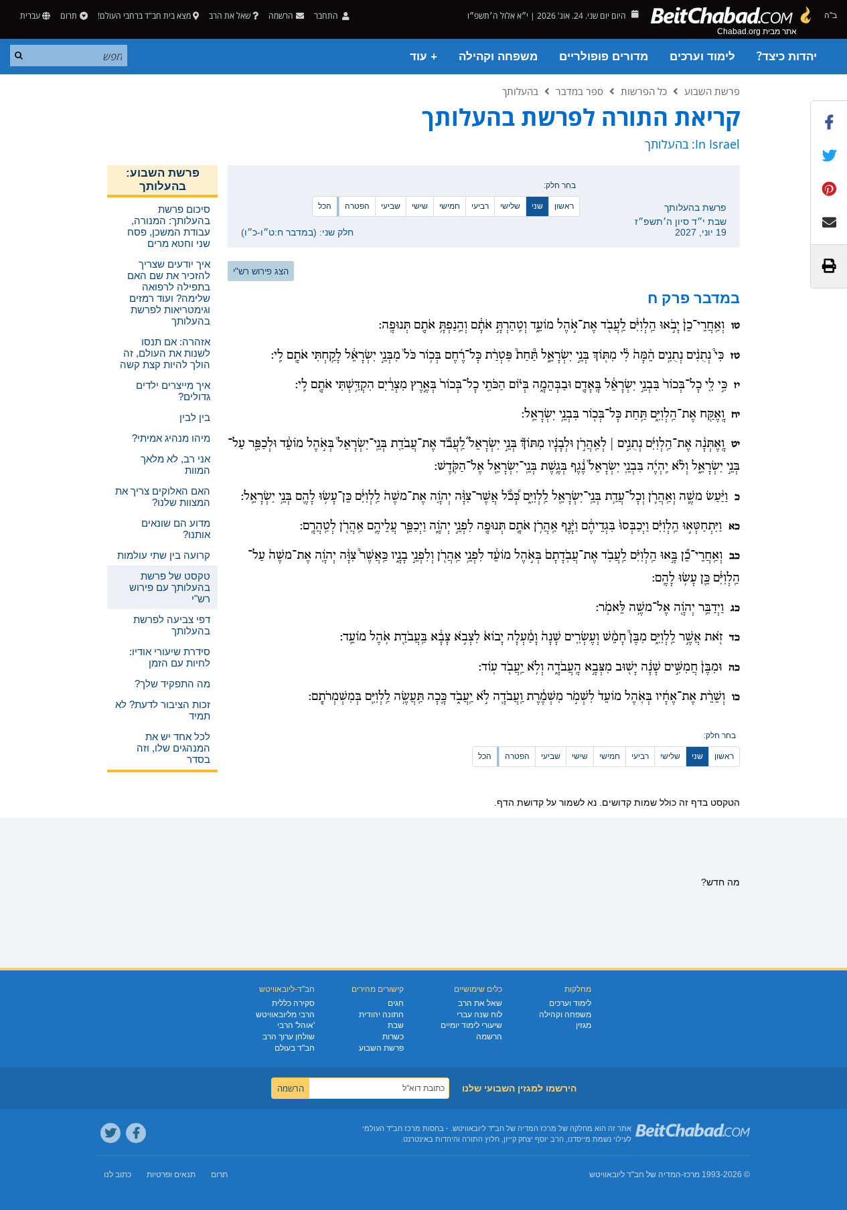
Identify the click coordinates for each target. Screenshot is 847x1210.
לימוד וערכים (702, 56)
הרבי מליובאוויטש (285, 1014)
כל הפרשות (644, 91)
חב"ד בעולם (295, 1048)
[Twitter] (110, 1133)
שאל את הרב (229, 15)
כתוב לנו (117, 1174)
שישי (420, 206)
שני (537, 206)
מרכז (692, 1174)
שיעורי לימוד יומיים (471, 1025)
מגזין (583, 1025)
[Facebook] (136, 1133)
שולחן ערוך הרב (288, 1036)
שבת (396, 1025)
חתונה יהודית (381, 1014)
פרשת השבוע (712, 91)
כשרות (393, 1036)
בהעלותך (520, 91)
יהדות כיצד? (787, 56)
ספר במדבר (579, 91)
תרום (68, 15)
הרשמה (489, 1036)
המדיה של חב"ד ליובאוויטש (635, 1174)
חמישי (449, 206)
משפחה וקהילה (498, 56)
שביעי (390, 206)
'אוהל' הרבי (296, 1025)
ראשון (564, 206)
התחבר (327, 15)
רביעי (480, 206)
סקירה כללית (293, 1003)
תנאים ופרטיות (171, 1174)
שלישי (510, 206)
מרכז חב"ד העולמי (391, 1128)
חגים (396, 1003)
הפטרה (357, 206)
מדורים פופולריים (603, 56)
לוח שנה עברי (479, 1014)
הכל (324, 206)
